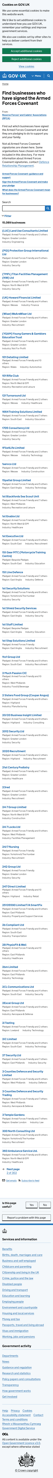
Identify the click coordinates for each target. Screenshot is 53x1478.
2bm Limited (10, 967)
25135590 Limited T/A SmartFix (22, 905)
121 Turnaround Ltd (14, 395)
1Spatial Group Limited (16, 480)
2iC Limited (9, 1039)
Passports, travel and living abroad (23, 1325)
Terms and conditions (15, 1419)
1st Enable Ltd (10, 516)
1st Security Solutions (16, 588)
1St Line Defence (12, 572)
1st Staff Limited (12, 624)
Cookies (27, 1410)
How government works (16, 1390)
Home (5, 83)
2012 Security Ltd (13, 731)
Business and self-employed (19, 1260)
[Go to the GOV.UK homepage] (14, 76)
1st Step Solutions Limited (18, 640)
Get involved (9, 1396)
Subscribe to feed (30, 1180)
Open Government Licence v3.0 (21, 1443)
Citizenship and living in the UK (20, 1272)
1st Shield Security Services (19, 608)
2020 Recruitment (14, 751)
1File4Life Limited (13, 448)
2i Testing (8, 1023)
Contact (38, 1415)
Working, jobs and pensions (18, 1336)
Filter (7, 216)
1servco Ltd (9, 464)
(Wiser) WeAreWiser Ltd (17, 313)
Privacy (15, 1410)
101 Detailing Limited (15, 357)
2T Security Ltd (11, 1055)
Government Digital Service (18, 1428)
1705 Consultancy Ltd (15, 428)
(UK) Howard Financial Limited (21, 297)
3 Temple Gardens (13, 1115)
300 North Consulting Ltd (18, 1131)
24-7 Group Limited (14, 807)
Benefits (7, 1249)
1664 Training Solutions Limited (22, 411)
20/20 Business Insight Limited (22, 715)
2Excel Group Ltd (13, 1003)
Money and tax (11, 1319)
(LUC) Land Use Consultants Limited (25, 230)
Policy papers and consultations (21, 1379)
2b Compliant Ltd (13, 925)
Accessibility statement (16, 1415)
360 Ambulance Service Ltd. (20, 1151)
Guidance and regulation (17, 1367)
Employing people (13, 1301)
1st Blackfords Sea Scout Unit (20, 496)
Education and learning (16, 1295)
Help (5, 1410)
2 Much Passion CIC (14, 673)
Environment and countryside (19, 1307)
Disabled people (12, 1284)
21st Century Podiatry (15, 767)
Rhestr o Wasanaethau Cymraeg (21, 1423)
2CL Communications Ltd (18, 986)
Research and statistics (16, 1373)
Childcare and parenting (16, 1266)
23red (6, 787)
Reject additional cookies (26, 59)
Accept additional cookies (26, 51)
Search (18, 202)
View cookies (26, 66)
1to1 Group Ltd (11, 657)
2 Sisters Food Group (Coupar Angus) (25, 695)
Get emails (11, 1180)
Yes (34, 1205)
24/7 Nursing (10, 846)
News (5, 1361)
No (47, 1205)
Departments (10, 1355)
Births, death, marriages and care (22, 1255)
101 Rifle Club (10, 375)
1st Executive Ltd (12, 536)
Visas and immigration (15, 1330)
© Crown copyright (26, 1470)
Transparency (10, 1385)
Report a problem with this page (26, 1217)
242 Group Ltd (11, 866)
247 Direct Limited (14, 886)
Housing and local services (18, 1313)
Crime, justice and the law (17, 1278)
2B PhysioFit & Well (14, 944)
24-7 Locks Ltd (11, 827)
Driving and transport (15, 1290)
